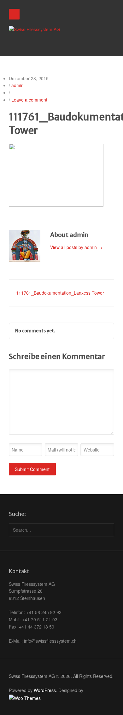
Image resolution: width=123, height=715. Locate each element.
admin (17, 85)
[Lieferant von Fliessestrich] (34, 29)
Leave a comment (29, 100)
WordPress (45, 690)
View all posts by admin (76, 247)
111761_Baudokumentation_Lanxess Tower (60, 293)
